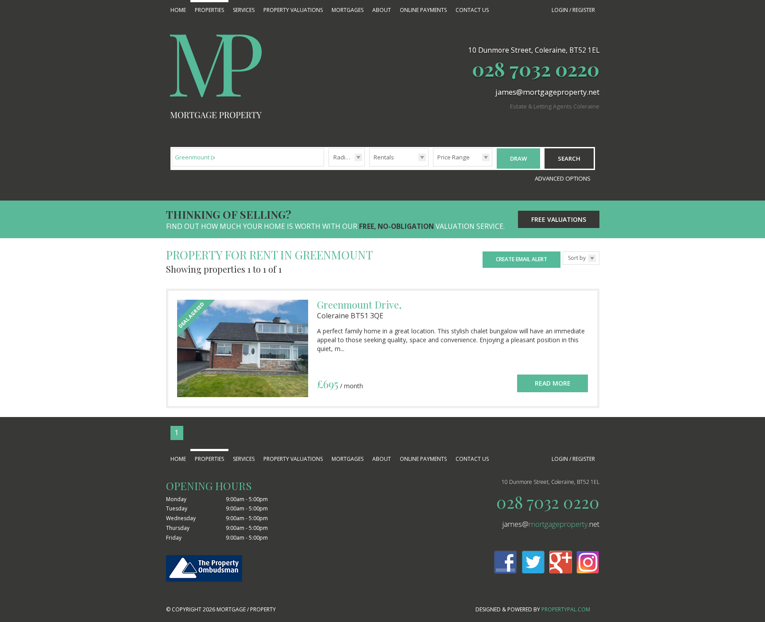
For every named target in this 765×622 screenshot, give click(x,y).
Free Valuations (558, 219)
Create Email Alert (521, 259)
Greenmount (196, 157)
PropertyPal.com (565, 609)
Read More (553, 383)
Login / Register (573, 10)
